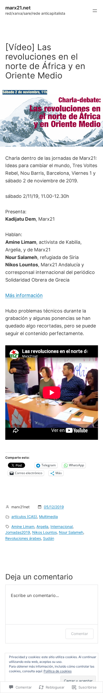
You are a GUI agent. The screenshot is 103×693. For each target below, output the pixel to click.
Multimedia (48, 516)
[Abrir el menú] (95, 11)
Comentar (79, 633)
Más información (24, 295)
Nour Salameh (71, 532)
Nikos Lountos (44, 532)
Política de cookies (58, 671)
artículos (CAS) (24, 516)
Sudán (48, 538)
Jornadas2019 (17, 532)
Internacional (61, 526)
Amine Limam (22, 526)
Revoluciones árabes (23, 538)
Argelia (42, 526)
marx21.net (18, 7)
